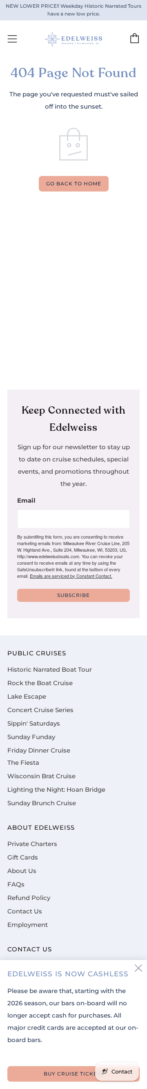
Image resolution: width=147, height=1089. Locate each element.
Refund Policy (28, 898)
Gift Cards (22, 857)
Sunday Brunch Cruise (41, 803)
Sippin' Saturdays (33, 723)
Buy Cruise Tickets (74, 1074)
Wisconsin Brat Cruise (41, 776)
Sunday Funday (31, 737)
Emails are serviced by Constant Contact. (71, 575)
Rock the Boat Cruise (40, 683)
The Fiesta (23, 762)
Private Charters (32, 844)
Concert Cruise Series (40, 710)
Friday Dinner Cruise (38, 750)
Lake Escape (26, 696)
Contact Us (24, 911)
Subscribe (73, 595)
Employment (27, 925)
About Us (21, 871)
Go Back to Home (73, 183)
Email (26, 501)
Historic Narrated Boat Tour (49, 669)
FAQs (15, 884)
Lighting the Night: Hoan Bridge (56, 789)
